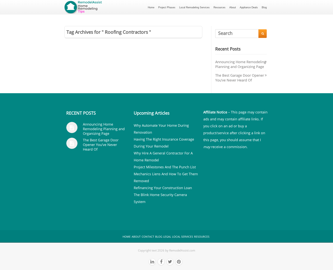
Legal (167, 236)
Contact (148, 236)
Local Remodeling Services (194, 7)
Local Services (182, 236)
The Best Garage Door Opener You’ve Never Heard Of (239, 77)
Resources (219, 7)
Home (151, 7)
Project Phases (166, 7)
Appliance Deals (249, 7)
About (232, 7)
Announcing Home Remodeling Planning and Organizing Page (240, 64)
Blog (264, 7)
